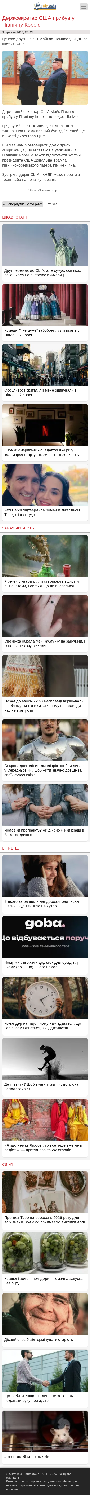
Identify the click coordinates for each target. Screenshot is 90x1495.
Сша (33, 190)
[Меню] (84, 6)
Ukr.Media (74, 117)
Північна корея (50, 190)
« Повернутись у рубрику (22, 204)
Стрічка (51, 204)
